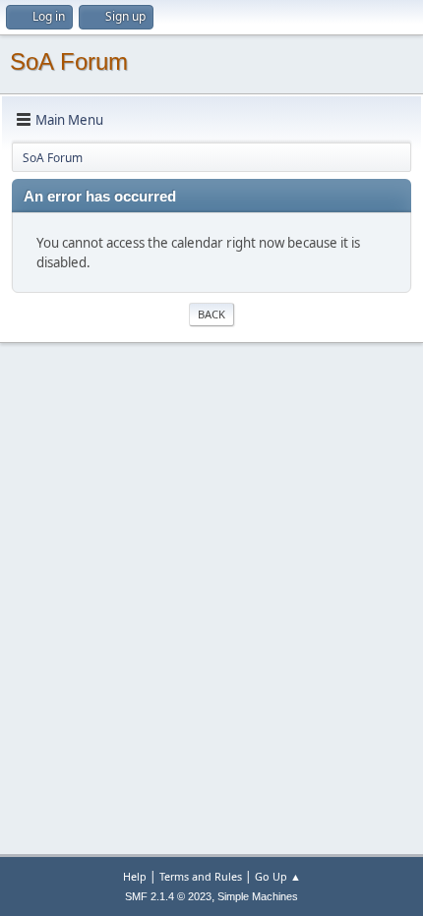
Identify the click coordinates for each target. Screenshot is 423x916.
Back (211, 314)
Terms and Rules (200, 876)
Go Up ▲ (278, 876)
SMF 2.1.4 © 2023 (168, 896)
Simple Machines (257, 896)
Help (135, 876)
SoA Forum (69, 61)
